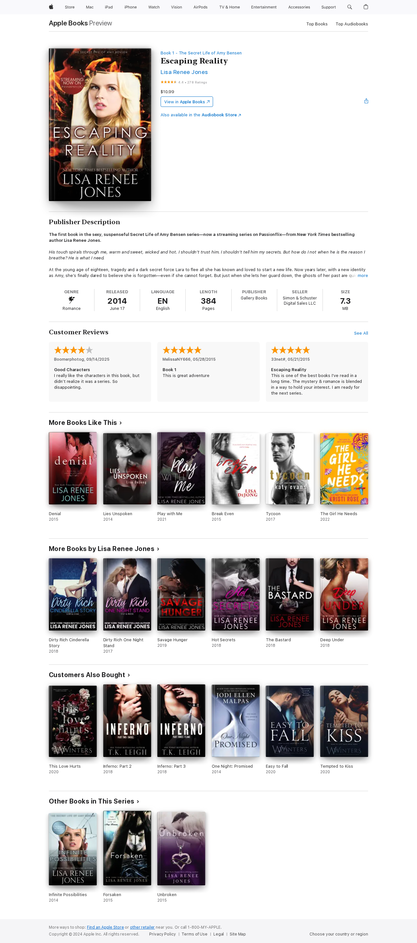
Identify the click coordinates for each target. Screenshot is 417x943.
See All (361, 333)
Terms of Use (194, 934)
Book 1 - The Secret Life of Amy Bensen (201, 53)
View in (184, 101)
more (363, 275)
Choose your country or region (338, 934)
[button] (350, 7)
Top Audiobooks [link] (352, 24)
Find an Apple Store (105, 927)
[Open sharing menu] (366, 102)
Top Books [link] (317, 24)
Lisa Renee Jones (184, 71)
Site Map (238, 934)
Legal (218, 934)
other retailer (142, 927)
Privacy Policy (162, 934)
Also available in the (199, 114)
